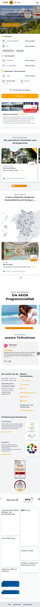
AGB (9, 604)
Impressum (17, 604)
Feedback (26, 397)
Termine (25, 385)
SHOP (25, 401)
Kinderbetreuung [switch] (8, 51)
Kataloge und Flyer (29, 393)
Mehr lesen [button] (7, 357)
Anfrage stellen (28, 410)
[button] (20, 277)
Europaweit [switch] (20, 51)
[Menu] (37, 2)
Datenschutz (27, 604)
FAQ (24, 389)
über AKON (26, 380)
